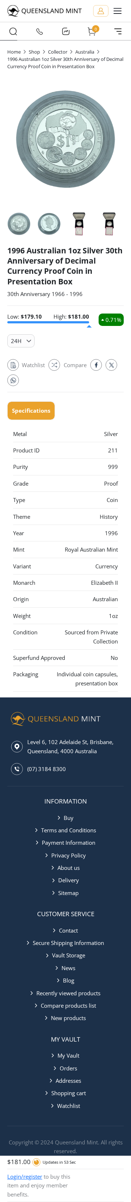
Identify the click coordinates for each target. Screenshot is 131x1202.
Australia (84, 51)
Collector (57, 51)
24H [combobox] (16, 341)
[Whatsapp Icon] (13, 380)
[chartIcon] (65, 31)
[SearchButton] (13, 31)
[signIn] (100, 11)
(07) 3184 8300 (46, 769)
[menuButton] (117, 11)
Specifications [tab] (31, 410)
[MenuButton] (118, 31)
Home (14, 51)
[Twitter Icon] (111, 365)
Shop (34, 51)
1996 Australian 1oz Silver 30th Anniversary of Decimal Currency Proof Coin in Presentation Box (65, 63)
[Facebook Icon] (96, 365)
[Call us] (39, 31)
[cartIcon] (92, 31)
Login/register (24, 1176)
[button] (65, 818)
